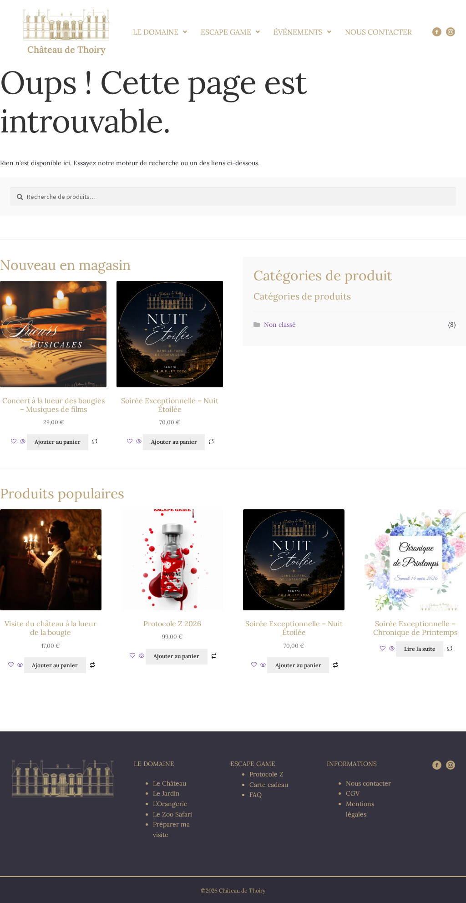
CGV (353, 793)
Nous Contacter (378, 31)
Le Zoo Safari (172, 814)
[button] (160, 31)
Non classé (280, 324)
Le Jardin (166, 793)
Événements (298, 31)
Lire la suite (420, 648)
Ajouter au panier (58, 441)
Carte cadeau (268, 785)
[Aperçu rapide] (23, 441)
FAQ (255, 795)
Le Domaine (155, 31)
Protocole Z (266, 774)
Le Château (169, 783)
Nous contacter (368, 783)
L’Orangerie (170, 804)
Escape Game (226, 31)
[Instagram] (450, 31)
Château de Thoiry (66, 49)
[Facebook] (437, 31)
